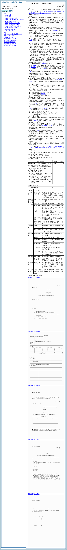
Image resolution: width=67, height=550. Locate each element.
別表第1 (44, 63)
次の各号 (55, 30)
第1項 (31, 108)
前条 (38, 130)
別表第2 (34, 65)
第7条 (50, 125)
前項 (30, 40)
